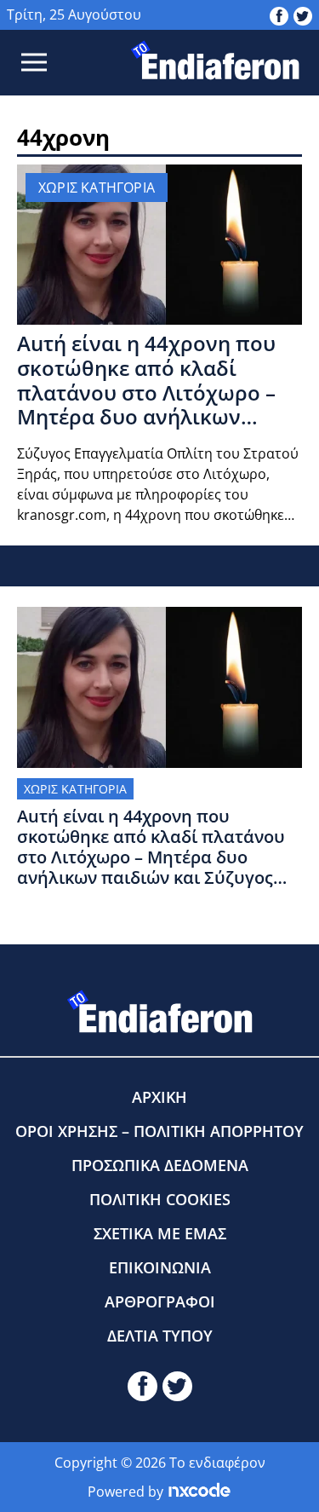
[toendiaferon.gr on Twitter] (302, 14)
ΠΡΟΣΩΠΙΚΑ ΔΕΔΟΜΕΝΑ (159, 1165)
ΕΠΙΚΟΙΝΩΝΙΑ (160, 1267)
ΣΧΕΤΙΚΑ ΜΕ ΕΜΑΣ (160, 1233)
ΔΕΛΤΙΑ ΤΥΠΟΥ (160, 1335)
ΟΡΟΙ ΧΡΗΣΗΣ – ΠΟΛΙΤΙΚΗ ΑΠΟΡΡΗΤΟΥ (159, 1131)
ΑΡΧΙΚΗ (159, 1097)
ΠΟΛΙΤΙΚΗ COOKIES (160, 1199)
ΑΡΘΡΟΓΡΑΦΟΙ (160, 1301)
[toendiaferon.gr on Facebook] (279, 14)
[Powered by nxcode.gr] (199, 1491)
